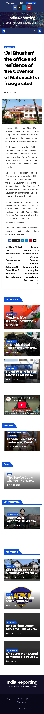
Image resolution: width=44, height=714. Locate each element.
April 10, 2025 (14, 661)
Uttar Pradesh (12, 650)
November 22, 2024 (17, 446)
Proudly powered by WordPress (14, 699)
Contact (25, 708)
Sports (9, 594)
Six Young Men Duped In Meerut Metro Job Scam (22, 657)
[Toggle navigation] (20, 31)
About (18, 708)
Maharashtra (9, 47)
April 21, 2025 (14, 633)
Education (10, 566)
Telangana (11, 432)
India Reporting (22, 18)
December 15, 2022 (17, 525)
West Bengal (12, 436)
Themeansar (21, 702)
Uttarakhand (21, 432)
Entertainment (13, 514)
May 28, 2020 (14, 485)
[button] (35, 31)
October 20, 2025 (16, 577)
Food (9, 474)
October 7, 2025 (15, 605)
